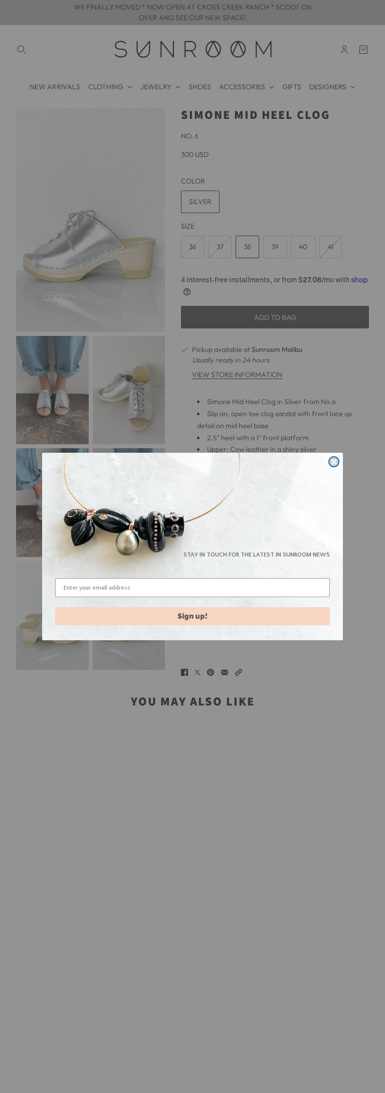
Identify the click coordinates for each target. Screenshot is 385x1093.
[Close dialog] (334, 462)
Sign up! (192, 616)
